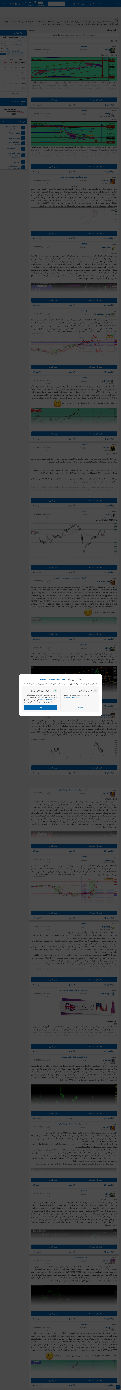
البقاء (40, 707)
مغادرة (80, 707)
